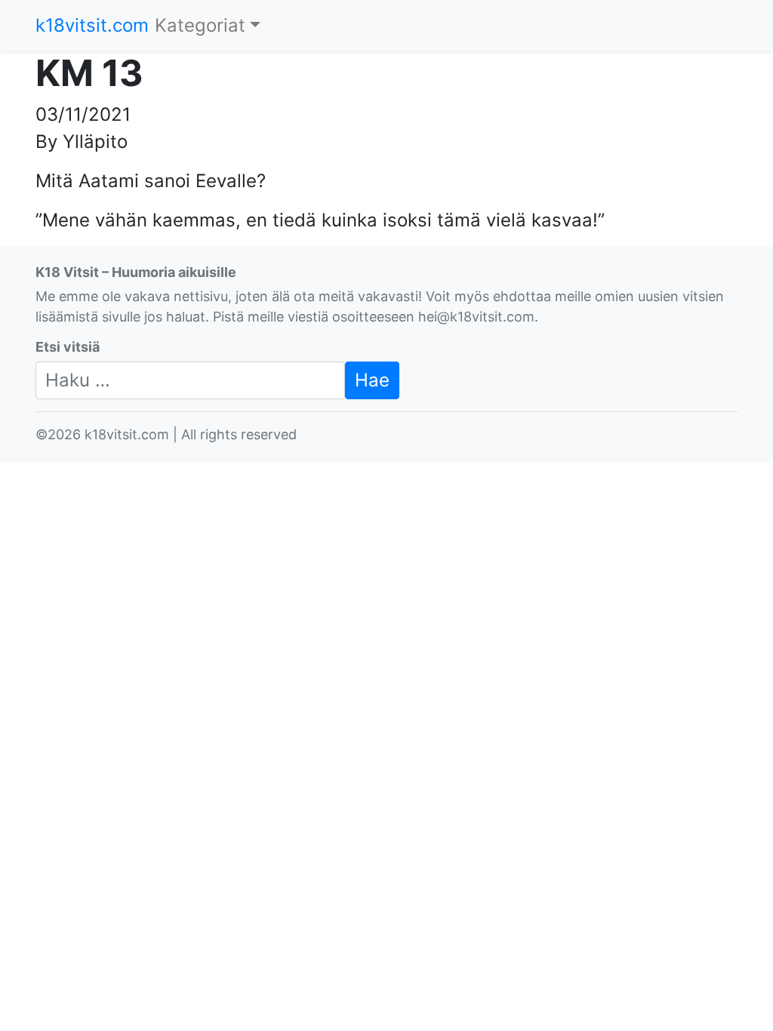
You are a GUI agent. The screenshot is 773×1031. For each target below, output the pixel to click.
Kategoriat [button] (200, 25)
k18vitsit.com (92, 25)
